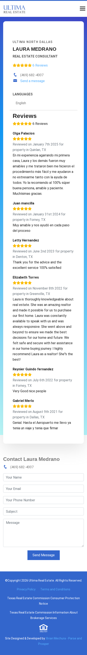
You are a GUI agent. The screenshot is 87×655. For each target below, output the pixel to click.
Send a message (32, 81)
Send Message (44, 555)
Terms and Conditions (55, 589)
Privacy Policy (26, 589)
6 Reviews (40, 65)
